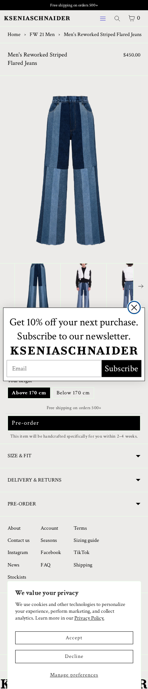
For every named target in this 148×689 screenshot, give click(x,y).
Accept (74, 637)
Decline (74, 656)
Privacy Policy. (89, 618)
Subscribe (121, 369)
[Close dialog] (134, 307)
